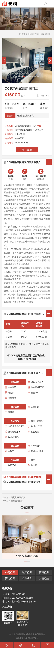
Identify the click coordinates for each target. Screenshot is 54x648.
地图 (39, 125)
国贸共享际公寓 (18, 497)
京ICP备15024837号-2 (27, 638)
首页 (24, 34)
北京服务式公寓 (35, 34)
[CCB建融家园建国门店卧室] (27, 60)
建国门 (48, 34)
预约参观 (27, 149)
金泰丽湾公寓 (17, 500)
